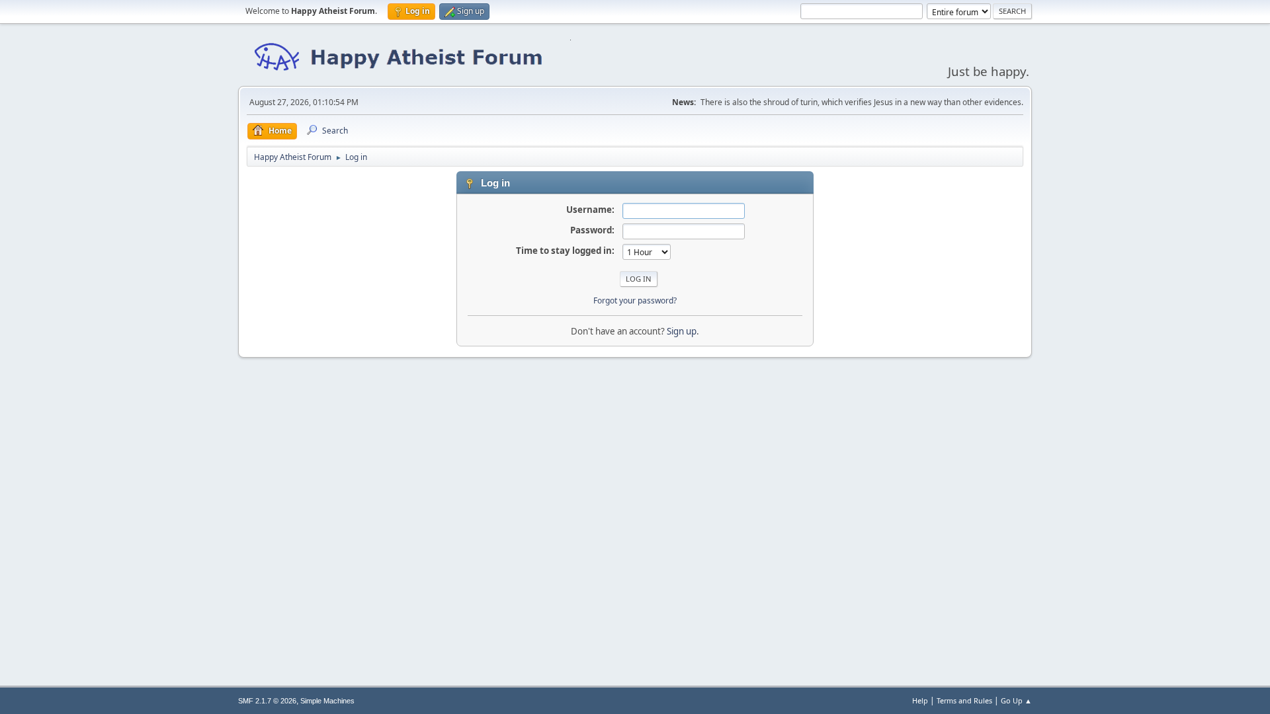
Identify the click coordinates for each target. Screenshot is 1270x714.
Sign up (682, 331)
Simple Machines (327, 701)
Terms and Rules (964, 700)
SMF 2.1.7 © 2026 (267, 701)
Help (920, 700)
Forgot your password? (635, 300)
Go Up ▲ (1016, 700)
